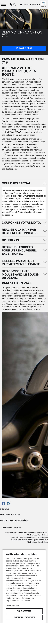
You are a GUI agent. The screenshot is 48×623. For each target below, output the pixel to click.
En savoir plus (24, 48)
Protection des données (14, 520)
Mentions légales (10, 515)
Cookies (4, 509)
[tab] (24, 183)
